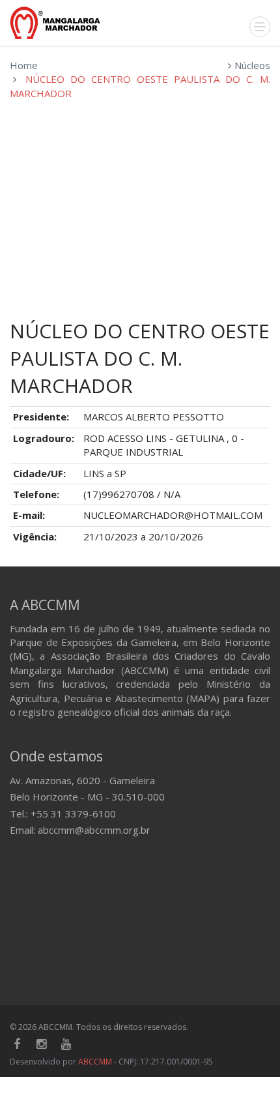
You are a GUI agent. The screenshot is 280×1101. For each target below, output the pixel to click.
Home (24, 65)
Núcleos (252, 65)
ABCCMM (95, 1061)
